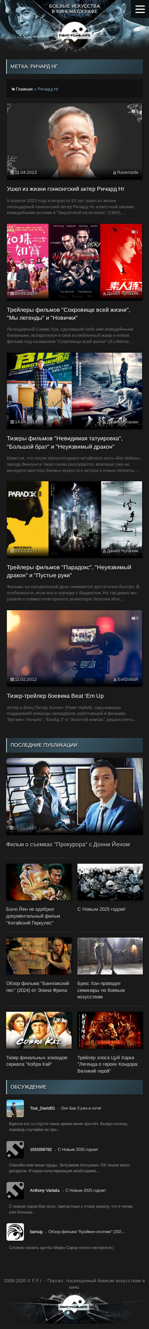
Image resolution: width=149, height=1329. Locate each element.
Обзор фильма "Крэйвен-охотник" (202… (86, 1231)
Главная (24, 89)
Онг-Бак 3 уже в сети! (81, 1108)
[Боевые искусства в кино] (75, 35)
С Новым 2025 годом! (78, 1149)
